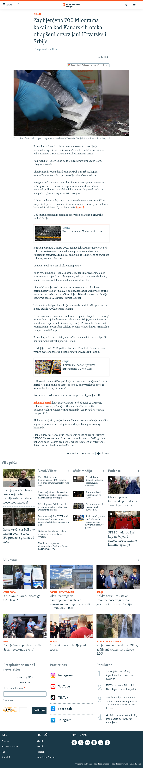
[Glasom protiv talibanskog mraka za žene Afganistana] (124, 485)
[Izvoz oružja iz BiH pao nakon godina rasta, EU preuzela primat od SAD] (19, 517)
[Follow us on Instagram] (94, 742)
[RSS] (100, 742)
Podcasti (114, 471)
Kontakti (6, 757)
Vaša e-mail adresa (14, 688)
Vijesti (37, 14)
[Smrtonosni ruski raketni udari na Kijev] (78, 494)
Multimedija (82, 471)
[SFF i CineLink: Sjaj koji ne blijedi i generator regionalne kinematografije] (124, 520)
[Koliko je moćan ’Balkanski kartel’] (48, 233)
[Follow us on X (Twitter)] (80, 742)
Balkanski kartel (42, 403)
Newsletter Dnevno (46, 757)
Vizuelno (41, 747)
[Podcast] (126, 5)
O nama (5, 741)
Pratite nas (39, 710)
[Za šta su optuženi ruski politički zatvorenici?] (78, 506)
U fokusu (10, 560)
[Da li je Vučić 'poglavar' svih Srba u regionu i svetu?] (25, 626)
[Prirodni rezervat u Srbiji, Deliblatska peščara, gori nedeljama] (78, 479)
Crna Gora (9, 592)
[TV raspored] (107, 742)
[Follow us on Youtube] (87, 742)
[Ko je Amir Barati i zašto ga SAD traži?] (25, 577)
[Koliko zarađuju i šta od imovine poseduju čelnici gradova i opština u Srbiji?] (118, 577)
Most (6, 641)
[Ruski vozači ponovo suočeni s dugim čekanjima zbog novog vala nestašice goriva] (78, 518)
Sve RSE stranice (10, 747)
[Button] (104, 57)
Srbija (99, 592)
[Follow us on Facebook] (74, 742)
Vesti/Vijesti (48, 471)
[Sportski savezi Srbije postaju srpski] (71, 626)
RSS (4, 752)
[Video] (134, 5)
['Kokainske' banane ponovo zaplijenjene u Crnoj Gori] (48, 367)
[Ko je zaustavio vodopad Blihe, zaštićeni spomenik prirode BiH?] (118, 626)
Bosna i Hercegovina (62, 592)
